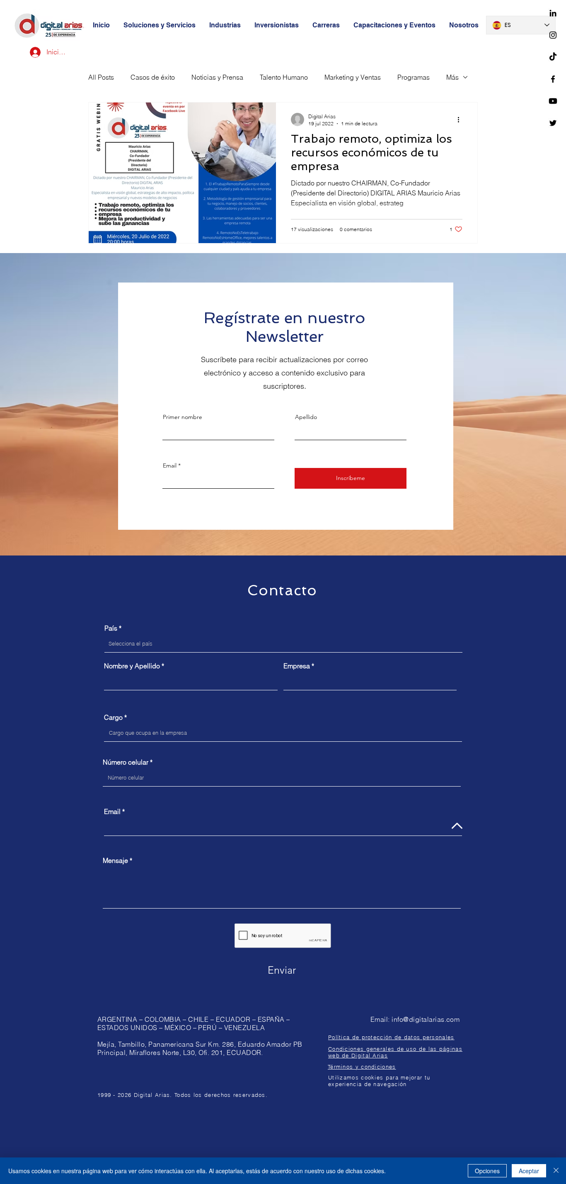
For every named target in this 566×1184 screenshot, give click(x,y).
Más (452, 77)
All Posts (101, 77)
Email (170, 465)
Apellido (306, 417)
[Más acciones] (461, 119)
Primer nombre (182, 417)
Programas (413, 77)
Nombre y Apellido (132, 666)
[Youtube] (553, 101)
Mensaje (115, 860)
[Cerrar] (556, 1170)
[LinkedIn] (553, 13)
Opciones (487, 1171)
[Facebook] (553, 79)
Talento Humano (284, 77)
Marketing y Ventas (352, 77)
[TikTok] (553, 57)
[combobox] (283, 644)
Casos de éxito (153, 77)
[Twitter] (553, 123)
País (110, 628)
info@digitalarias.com (426, 1019)
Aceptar (529, 1171)
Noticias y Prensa (217, 77)
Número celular (125, 762)
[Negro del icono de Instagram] (553, 35)
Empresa (296, 666)
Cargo (113, 717)
